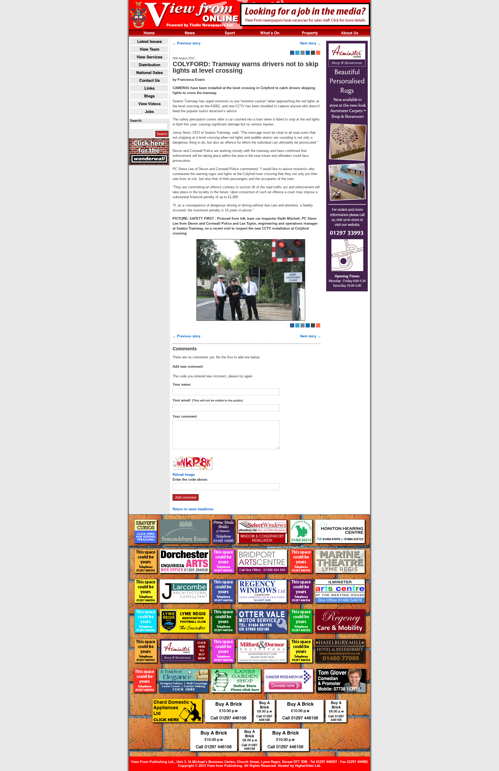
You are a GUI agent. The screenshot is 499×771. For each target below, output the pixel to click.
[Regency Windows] (263, 607)
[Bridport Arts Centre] (263, 577)
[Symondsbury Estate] (185, 547)
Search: (136, 121)
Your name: (182, 384)
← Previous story (186, 43)
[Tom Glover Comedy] (341, 697)
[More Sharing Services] (318, 53)
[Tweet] (297, 53)
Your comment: (185, 416)
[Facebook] (292, 53)
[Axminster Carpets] (185, 667)
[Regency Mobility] (340, 637)
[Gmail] (313, 53)
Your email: (208, 400)
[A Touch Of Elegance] (184, 697)
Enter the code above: (190, 479)
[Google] (307, 53)
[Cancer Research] (289, 697)
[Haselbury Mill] (340, 667)
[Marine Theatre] (340, 577)
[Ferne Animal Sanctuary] (301, 547)
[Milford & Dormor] (263, 667)
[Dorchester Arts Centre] (185, 577)
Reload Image (184, 475)
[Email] (302, 53)
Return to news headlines (193, 509)
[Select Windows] (263, 547)
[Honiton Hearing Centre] (340, 547)
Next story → (310, 43)
